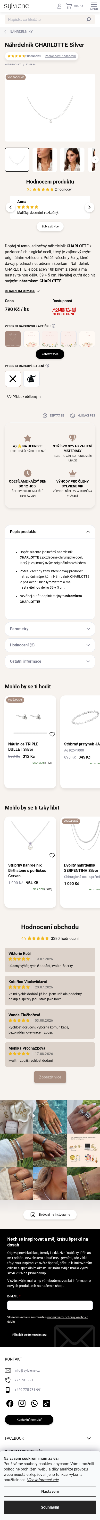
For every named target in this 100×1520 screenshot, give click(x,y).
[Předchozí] (10, 207)
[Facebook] (9, 1402)
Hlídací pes (86, 415)
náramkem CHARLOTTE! (40, 281)
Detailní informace (20, 291)
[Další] (89, 207)
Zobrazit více (50, 226)
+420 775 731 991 (28, 1390)
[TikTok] (45, 1402)
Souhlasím (50, 1507)
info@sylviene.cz (27, 1370)
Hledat (89, 19)
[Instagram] (21, 1402)
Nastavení (50, 1491)
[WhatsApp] (33, 1402)
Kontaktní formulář (29, 1419)
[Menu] (94, 6)
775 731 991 (24, 1380)
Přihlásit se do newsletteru (29, 1334)
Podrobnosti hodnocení (60, 56)
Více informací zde (42, 1480)
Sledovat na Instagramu (54, 1214)
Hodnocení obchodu (50, 927)
